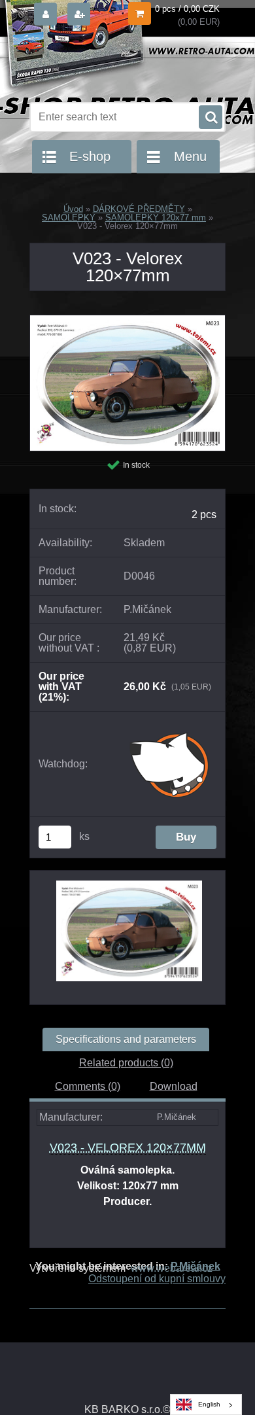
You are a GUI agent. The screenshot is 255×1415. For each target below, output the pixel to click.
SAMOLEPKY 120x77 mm (155, 217)
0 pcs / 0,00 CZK (187, 9)
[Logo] (119, 64)
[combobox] (206, 1404)
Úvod (73, 209)
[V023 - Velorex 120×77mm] (127, 320)
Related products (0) (126, 1062)
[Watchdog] (170, 764)
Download (173, 1086)
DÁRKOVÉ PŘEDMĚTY (139, 209)
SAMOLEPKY (68, 217)
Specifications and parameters (126, 1039)
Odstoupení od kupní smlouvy (157, 1278)
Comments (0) (87, 1086)
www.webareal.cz (171, 1268)
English (209, 1404)
